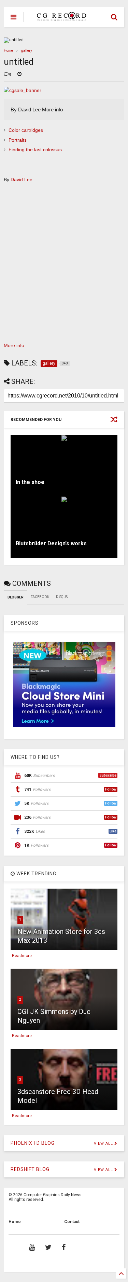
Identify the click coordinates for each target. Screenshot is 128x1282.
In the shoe (30, 482)
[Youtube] (32, 1247)
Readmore (22, 955)
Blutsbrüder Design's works (51, 543)
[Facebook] (64, 1247)
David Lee (21, 179)
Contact (72, 1221)
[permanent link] (19, 74)
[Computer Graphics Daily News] (60, 18)
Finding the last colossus (35, 149)
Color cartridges (26, 130)
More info (14, 345)
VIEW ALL (104, 1143)
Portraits (18, 140)
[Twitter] (48, 1247)
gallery (26, 50)
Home (8, 50)
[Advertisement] (60, 265)
